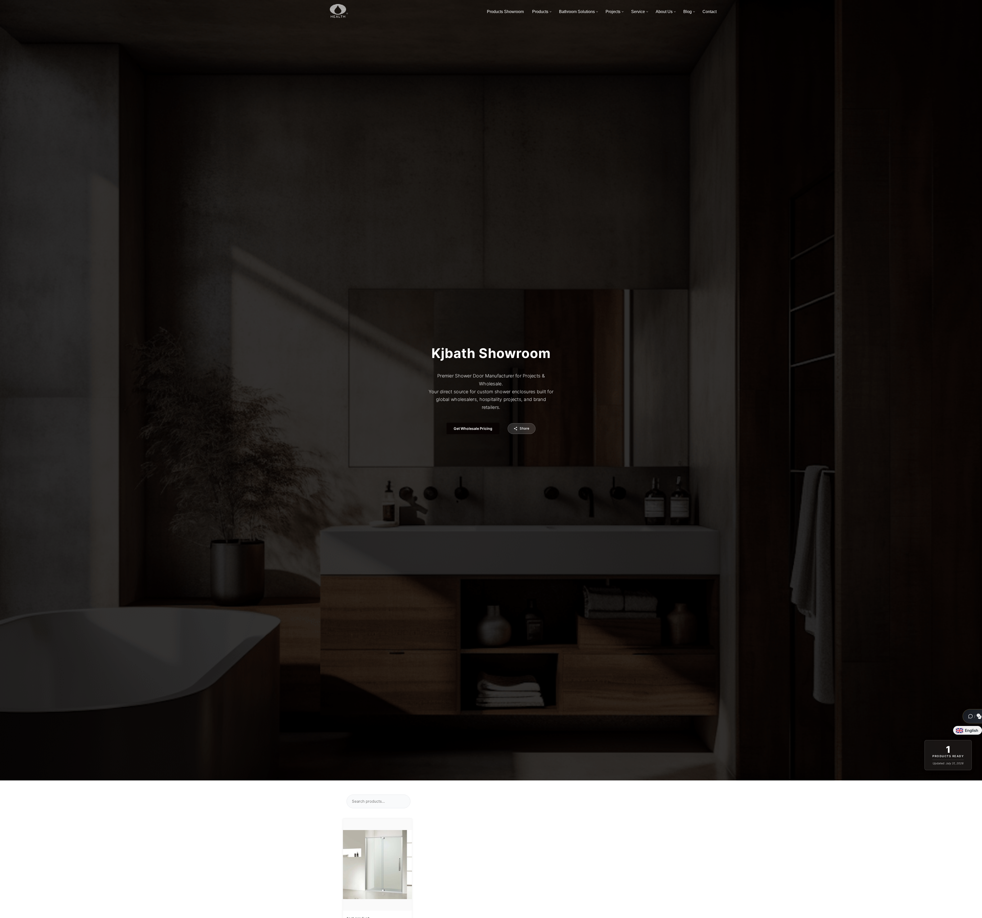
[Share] (404, 825)
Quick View (377, 864)
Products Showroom (505, 11)
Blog (687, 11)
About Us (664, 11)
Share (525, 428)
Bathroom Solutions (577, 11)
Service (638, 11)
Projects (613, 11)
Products (540, 11)
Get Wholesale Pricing (473, 428)
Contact (709, 11)
